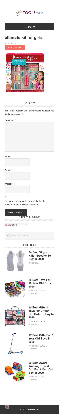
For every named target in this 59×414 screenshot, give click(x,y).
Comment (10, 120)
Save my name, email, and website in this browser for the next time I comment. (25, 202)
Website (9, 183)
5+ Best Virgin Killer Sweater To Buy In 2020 (40, 255)
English (13, 225)
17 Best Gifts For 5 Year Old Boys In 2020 (41, 338)
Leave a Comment (15, 47)
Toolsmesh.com (33, 409)
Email (8, 170)
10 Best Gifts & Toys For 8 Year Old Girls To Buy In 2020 (41, 312)
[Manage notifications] (7, 407)
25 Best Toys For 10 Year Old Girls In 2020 (41, 283)
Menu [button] (31, 26)
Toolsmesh (29, 12)
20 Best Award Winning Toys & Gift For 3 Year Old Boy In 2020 (41, 368)
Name (8, 156)
